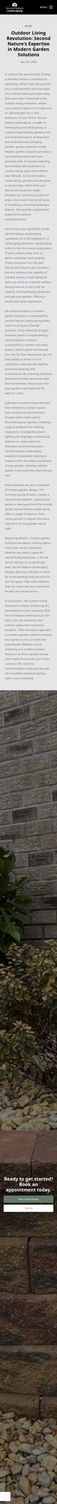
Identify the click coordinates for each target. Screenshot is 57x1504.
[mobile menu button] (51, 7)
